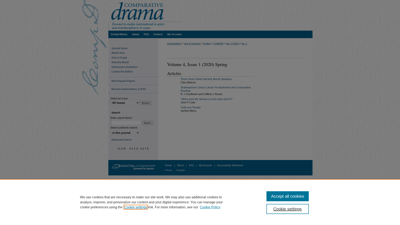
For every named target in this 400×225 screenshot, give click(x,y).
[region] (200, 202)
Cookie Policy (210, 207)
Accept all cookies (287, 196)
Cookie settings (135, 207)
